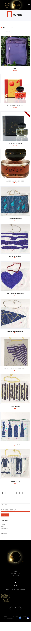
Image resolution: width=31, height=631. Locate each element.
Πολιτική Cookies (15, 573)
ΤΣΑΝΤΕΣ (2, 531)
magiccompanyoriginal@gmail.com (15, 589)
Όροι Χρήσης (15, 575)
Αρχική (15, 571)
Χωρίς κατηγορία (4, 533)
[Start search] (28, 524)
